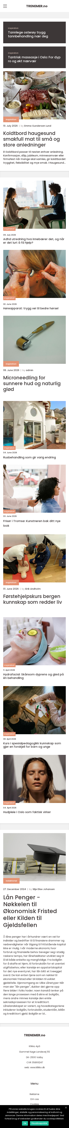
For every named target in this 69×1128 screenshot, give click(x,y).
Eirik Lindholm (33, 589)
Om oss (34, 1099)
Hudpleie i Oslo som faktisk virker (27, 812)
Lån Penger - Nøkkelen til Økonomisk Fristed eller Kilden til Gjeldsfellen (30, 911)
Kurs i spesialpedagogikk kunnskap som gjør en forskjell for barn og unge (32, 745)
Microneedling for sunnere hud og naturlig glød (32, 383)
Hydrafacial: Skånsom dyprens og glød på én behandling (33, 676)
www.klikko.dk (37, 1067)
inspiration (13, 28)
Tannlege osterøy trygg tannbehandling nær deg (28, 34)
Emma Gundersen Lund (37, 126)
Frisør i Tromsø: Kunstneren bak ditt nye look (31, 523)
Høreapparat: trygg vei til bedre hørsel (30, 308)
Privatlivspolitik (39, 1123)
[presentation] (62, 562)
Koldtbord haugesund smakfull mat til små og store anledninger (31, 139)
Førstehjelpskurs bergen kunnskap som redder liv (32, 599)
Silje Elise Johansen (44, 889)
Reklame (34, 1094)
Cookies (34, 1104)
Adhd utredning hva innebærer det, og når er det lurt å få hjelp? (33, 240)
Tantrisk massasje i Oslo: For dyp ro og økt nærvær (34, 59)
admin (29, 370)
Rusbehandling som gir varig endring (29, 457)
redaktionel (11, 880)
